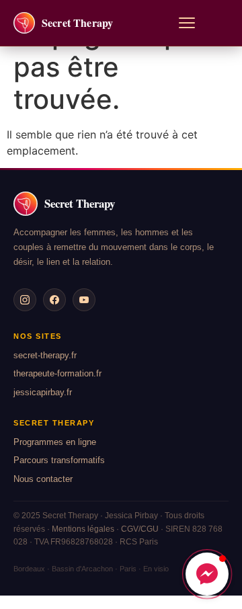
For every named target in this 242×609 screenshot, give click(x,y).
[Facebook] (54, 299)
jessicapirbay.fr (42, 392)
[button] (207, 574)
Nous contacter (43, 479)
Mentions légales (83, 529)
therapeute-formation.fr (57, 373)
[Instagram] (24, 299)
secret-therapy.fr (45, 355)
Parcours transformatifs (59, 460)
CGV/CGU (140, 529)
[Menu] (187, 23)
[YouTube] (84, 299)
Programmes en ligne (54, 442)
